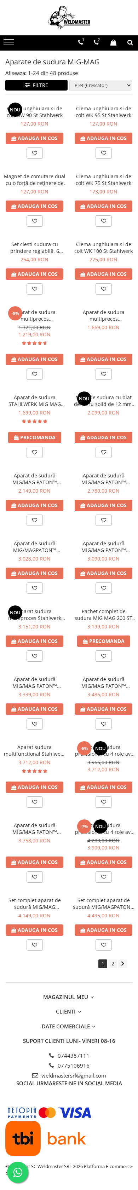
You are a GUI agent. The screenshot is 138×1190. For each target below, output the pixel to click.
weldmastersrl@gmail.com (73, 1075)
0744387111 (73, 1055)
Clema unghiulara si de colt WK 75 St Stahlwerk (103, 179)
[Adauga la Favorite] (35, 153)
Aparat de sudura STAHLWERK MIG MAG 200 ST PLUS (34, 400)
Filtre (39, 85)
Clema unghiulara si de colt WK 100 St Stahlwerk (103, 247)
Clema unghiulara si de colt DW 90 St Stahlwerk (35, 111)
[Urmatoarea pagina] (122, 963)
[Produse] (10, 44)
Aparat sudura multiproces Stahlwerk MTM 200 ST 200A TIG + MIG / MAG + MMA (34, 614)
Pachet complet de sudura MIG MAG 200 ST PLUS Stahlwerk (103, 614)
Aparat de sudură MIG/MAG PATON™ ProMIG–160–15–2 (103, 546)
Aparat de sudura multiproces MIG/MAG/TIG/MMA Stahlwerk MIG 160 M (35, 315)
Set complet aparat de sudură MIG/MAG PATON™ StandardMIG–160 (35, 903)
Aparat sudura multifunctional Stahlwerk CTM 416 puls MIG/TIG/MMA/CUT (34, 750)
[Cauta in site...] (130, 42)
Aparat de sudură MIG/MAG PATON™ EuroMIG (34, 479)
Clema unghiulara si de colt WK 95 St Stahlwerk (103, 111)
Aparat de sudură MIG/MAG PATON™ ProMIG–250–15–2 (34, 828)
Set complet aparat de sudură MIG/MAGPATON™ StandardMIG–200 (103, 903)
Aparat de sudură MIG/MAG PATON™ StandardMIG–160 (103, 479)
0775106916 (73, 1065)
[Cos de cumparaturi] (113, 42)
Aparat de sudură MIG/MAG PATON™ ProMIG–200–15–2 (103, 682)
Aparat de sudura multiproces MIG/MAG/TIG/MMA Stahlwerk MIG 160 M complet (104, 315)
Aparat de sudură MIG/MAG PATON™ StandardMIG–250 (34, 682)
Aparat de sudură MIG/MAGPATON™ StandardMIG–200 (34, 546)
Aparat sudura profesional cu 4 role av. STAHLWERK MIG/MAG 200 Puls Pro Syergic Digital (103, 750)
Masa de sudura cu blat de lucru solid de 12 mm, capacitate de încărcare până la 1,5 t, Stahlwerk (103, 400)
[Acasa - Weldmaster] (69, 17)
